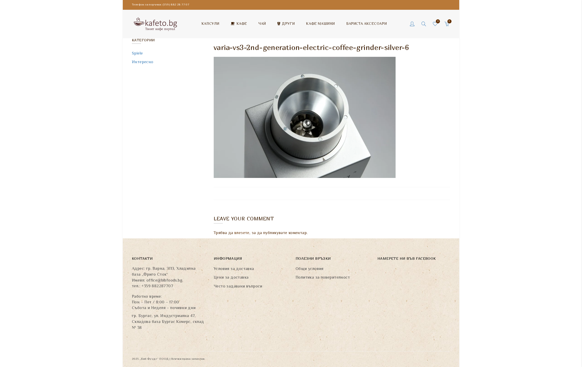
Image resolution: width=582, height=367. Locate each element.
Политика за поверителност (323, 278)
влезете (241, 233)
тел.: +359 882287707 (152, 286)
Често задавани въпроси (238, 287)
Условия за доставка (234, 269)
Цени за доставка (231, 278)
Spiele (137, 54)
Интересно (142, 62)
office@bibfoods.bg (164, 280)
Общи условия (310, 269)
